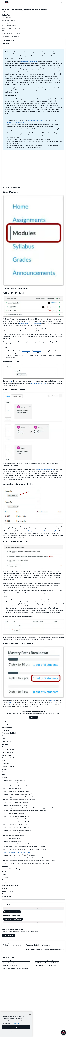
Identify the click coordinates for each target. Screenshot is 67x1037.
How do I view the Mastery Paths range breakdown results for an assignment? (47, 961)
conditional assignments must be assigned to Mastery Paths (40, 531)
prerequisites (26, 351)
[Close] (30, 1014)
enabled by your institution (15, 122)
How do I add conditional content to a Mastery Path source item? (16, 961)
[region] (16, 1024)
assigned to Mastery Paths (38, 383)
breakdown (10, 702)
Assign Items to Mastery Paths (11, 28)
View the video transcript (12, 188)
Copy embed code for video (13, 919)
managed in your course (35, 120)
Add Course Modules (8, 20)
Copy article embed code (12, 912)
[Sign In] (64, 2)
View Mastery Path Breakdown (11, 36)
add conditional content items (45, 469)
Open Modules (6, 18)
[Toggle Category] (1, 722)
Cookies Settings (16, 1031)
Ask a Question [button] (8, 935)
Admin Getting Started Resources (45, 965)
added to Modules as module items (30, 323)
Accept (16, 1027)
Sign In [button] (33, 717)
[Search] (61, 2)
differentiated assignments (29, 61)
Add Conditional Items (9, 25)
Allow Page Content (8, 23)
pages (10, 381)
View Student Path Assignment (11, 33)
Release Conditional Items (10, 31)
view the (53, 700)
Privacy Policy (16, 1023)
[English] (9, 2)
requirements (37, 351)
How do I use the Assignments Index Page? (15, 968)
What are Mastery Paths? (10, 965)
